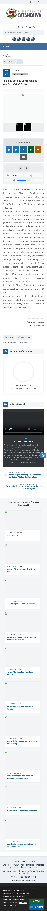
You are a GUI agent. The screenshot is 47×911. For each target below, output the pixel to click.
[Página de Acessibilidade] (34, 27)
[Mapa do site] (30, 27)
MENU (7, 46)
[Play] (20, 168)
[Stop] (26, 168)
